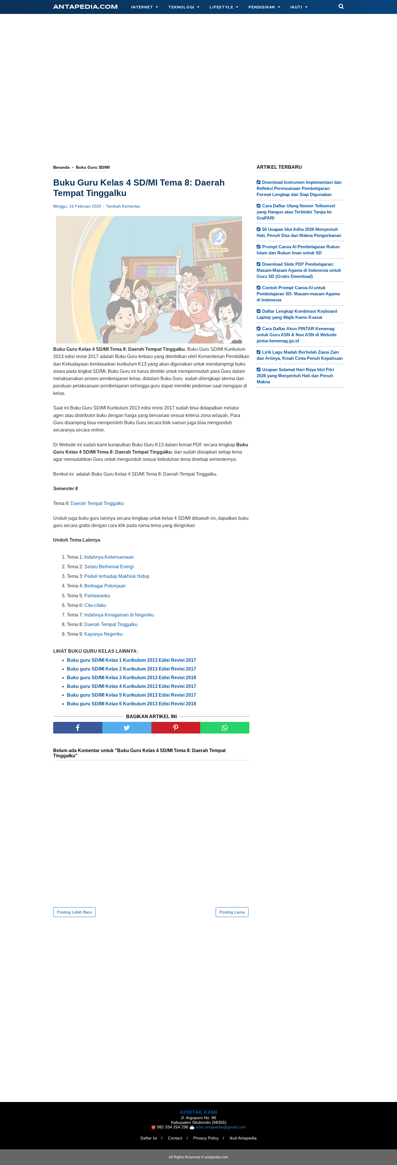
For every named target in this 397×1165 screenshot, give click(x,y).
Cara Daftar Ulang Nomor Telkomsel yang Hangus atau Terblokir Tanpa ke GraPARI (296, 211)
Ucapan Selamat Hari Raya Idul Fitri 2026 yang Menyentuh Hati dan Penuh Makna (295, 375)
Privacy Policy (206, 1138)
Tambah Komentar (123, 206)
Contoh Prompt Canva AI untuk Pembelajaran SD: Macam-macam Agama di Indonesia (298, 293)
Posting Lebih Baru (74, 912)
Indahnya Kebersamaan (109, 557)
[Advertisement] (198, 68)
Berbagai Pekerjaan (105, 585)
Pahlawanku (97, 595)
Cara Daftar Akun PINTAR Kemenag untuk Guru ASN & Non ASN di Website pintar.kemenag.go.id (297, 334)
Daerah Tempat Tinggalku (97, 503)
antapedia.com (85, 7)
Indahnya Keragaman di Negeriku (119, 614)
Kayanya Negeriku (103, 634)
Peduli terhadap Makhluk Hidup (116, 576)
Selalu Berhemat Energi (109, 566)
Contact (175, 1138)
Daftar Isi (148, 1138)
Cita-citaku (95, 605)
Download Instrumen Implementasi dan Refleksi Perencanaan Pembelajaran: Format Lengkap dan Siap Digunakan (299, 188)
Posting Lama (232, 912)
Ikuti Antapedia (243, 1138)
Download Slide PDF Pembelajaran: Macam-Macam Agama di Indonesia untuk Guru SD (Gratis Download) (299, 270)
